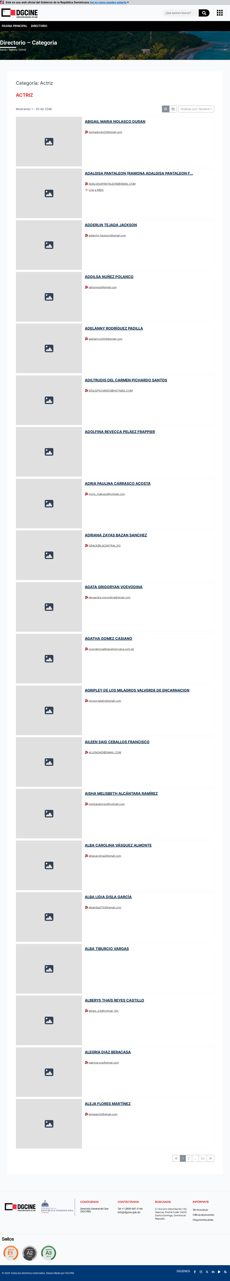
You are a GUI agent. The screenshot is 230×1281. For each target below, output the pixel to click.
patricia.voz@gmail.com (104, 1062)
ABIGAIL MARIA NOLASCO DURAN (115, 121)
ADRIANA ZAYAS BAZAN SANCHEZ (116, 535)
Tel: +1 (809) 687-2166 (130, 1208)
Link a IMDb (96, 190)
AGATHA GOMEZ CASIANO (108, 638)
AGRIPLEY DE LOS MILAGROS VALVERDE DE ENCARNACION (137, 690)
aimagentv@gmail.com (103, 1114)
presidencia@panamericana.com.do (111, 649)
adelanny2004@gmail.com (105, 339)
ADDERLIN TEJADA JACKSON (111, 225)
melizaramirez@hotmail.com (107, 804)
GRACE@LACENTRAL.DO (105, 545)
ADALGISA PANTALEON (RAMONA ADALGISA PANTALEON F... (139, 173)
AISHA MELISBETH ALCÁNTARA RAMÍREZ (121, 793)
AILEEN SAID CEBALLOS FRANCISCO (117, 742)
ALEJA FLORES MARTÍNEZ (108, 1104)
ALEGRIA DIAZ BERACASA (108, 1052)
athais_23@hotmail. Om (104, 1011)
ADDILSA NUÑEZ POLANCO (109, 276)
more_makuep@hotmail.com (107, 494)
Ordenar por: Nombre (195, 109)
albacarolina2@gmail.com (105, 856)
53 (202, 1158)
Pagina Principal (14, 26)
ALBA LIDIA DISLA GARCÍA (108, 897)
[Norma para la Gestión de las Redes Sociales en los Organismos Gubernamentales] (11, 1253)
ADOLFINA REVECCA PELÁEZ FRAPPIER (120, 432)
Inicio (3, 49)
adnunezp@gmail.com (103, 287)
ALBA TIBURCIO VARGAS (107, 949)
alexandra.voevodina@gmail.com (109, 597)
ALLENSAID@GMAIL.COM (105, 752)
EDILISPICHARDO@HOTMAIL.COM (111, 390)
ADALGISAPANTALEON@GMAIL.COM (112, 184)
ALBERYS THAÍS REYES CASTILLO (114, 1000)
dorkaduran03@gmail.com (105, 132)
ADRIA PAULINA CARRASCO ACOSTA (118, 483)
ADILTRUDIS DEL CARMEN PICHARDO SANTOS (126, 380)
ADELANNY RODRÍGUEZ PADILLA (114, 328)
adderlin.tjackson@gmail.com (107, 235)
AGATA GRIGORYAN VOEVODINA (113, 587)
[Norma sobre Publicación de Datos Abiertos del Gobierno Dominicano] (50, 1253)
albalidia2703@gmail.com (105, 907)
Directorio (39, 26)
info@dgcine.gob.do (129, 1212)
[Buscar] (204, 13)
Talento (12, 49)
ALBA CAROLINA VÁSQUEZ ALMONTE (118, 845)
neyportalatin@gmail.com (105, 701)
